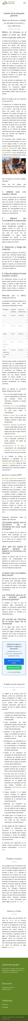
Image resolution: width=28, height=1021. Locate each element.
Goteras (6, 687)
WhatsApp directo (14, 668)
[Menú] (24, 3)
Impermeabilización (20, 687)
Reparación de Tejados (14, 29)
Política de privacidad (19, 1017)
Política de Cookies (5, 1018)
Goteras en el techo (14, 911)
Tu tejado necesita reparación (14, 684)
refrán (12, 920)
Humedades (12, 687)
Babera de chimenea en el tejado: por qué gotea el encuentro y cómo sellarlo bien (14, 23)
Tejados (14, 689)
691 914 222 (17, 672)
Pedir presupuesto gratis (14, 662)
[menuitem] (24, 3)
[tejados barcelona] (11, 3)
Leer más (19, 901)
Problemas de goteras (14, 858)
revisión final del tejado (18, 450)
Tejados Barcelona (11, 1017)
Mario (16, 872)
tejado (4, 702)
